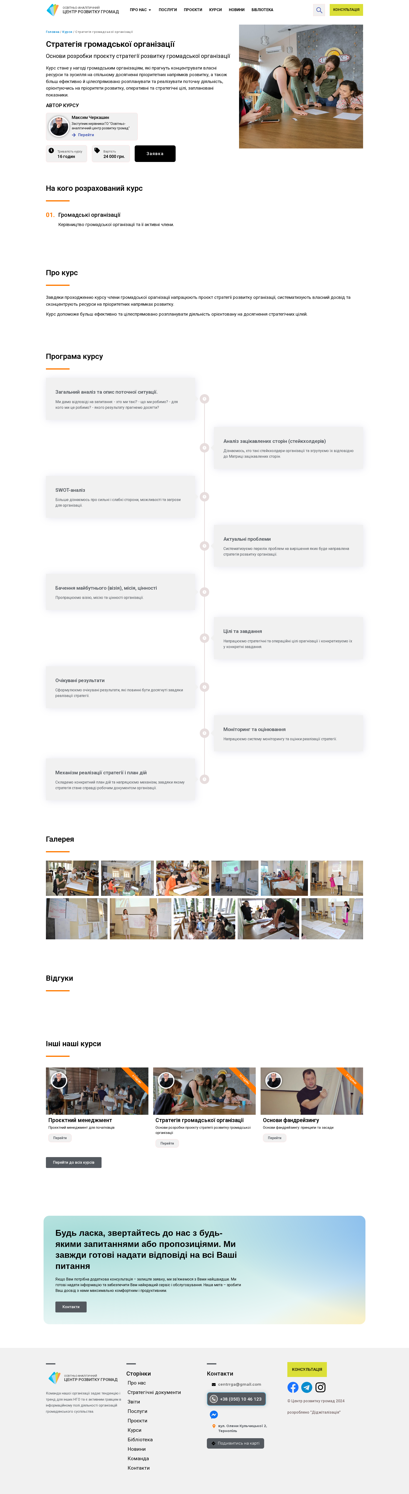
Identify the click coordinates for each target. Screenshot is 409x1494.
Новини (137, 1449)
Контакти (139, 1468)
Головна (52, 32)
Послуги (137, 1411)
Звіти (134, 1402)
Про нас (137, 1383)
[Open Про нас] (150, 10)
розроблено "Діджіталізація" (314, 1412)
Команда (138, 1458)
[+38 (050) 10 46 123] (214, 1399)
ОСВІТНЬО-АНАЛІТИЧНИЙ (81, 7)
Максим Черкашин (90, 117)
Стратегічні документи (154, 1392)
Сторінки (138, 1373)
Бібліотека (140, 1439)
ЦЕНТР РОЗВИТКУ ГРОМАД (91, 11)
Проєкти (137, 1421)
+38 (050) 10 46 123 (241, 1399)
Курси (67, 32)
